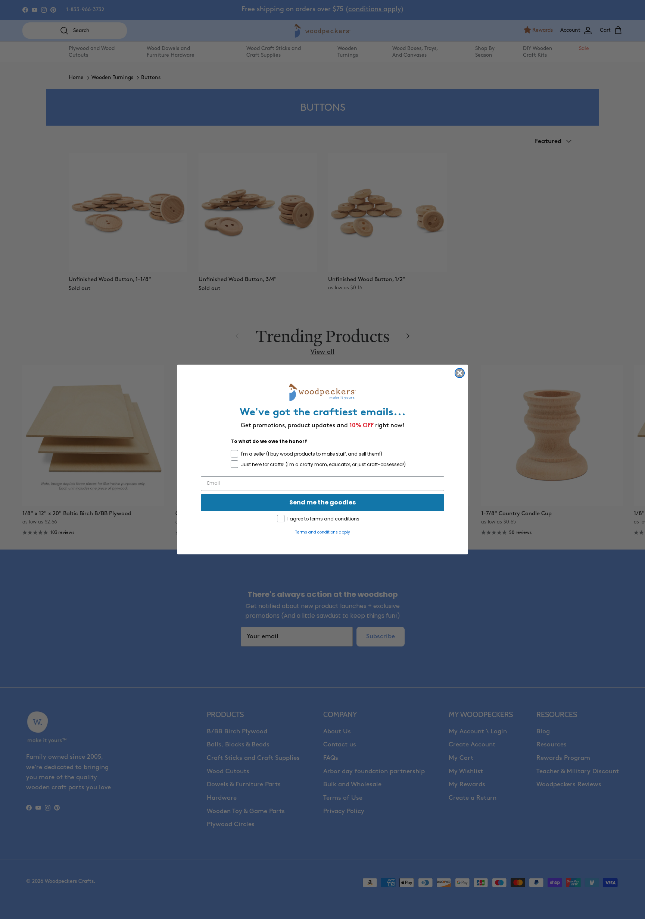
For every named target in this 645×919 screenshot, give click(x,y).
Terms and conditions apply (322, 532)
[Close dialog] (459, 373)
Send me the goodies (322, 502)
